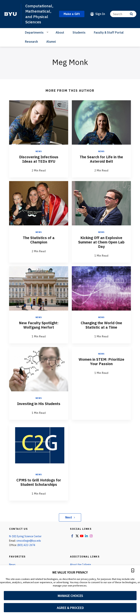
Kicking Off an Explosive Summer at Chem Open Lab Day (101, 242)
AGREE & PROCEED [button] (70, 608)
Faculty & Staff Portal (109, 32)
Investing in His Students (38, 403)
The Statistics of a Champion (39, 240)
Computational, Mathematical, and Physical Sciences (39, 13)
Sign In (100, 14)
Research (31, 41)
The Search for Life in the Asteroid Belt (101, 159)
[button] (132, 570)
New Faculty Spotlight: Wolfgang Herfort (38, 325)
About (60, 32)
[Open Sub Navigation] (48, 32)
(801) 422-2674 (26, 545)
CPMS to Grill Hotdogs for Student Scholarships (38, 482)
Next (68, 517)
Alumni (51, 41)
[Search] (131, 14)
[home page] (10, 14)
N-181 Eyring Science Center (25, 536)
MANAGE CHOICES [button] (70, 596)
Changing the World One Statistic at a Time (101, 325)
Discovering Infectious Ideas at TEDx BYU (38, 159)
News (39, 151)
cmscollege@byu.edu (28, 540)
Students (79, 32)
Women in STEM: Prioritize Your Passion (101, 361)
